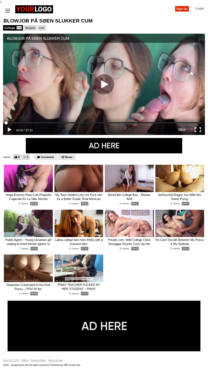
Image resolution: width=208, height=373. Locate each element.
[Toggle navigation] (9, 9)
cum (41, 27)
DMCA (25, 360)
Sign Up (182, 8)
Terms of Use (55, 360)
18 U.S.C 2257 (11, 360)
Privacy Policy (38, 360)
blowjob (30, 27)
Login (199, 8)
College (12, 27)
